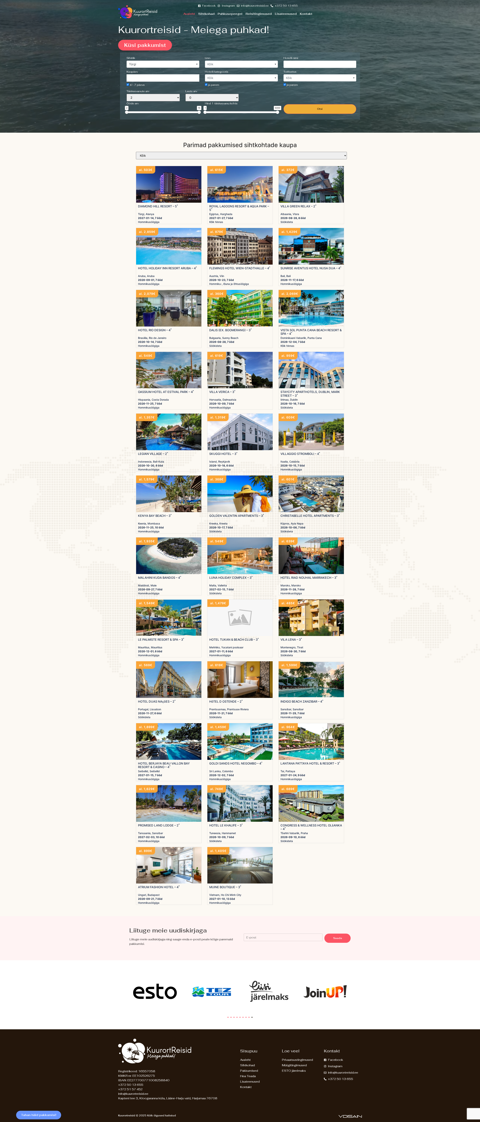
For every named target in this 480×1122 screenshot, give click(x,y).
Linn (207, 58)
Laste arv (191, 91)
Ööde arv (133, 103)
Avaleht (189, 14)
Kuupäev (132, 71)
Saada (337, 938)
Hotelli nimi (291, 58)
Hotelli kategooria (216, 71)
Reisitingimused (259, 14)
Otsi (319, 109)
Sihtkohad (206, 14)
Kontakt (306, 14)
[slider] (126, 112)
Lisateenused (286, 14)
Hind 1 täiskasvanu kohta (221, 103)
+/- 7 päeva (137, 84)
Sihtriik (131, 58)
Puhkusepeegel (230, 14)
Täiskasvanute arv (138, 91)
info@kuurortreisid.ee (133, 1094)
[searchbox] (320, 64)
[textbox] (241, 64)
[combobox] (163, 64)
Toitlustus (290, 71)
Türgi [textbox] (132, 64)
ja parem (213, 84)
